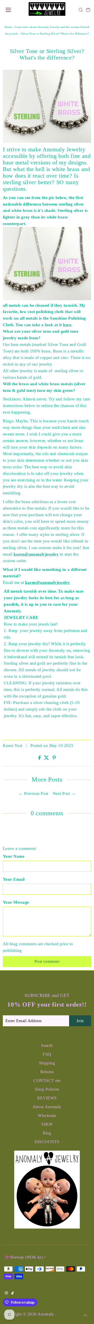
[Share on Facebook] (40, 758)
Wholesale (47, 1115)
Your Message (16, 902)
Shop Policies (47, 1089)
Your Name (13, 856)
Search (47, 1045)
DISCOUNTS (47, 1141)
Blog (47, 1133)
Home (8, 27)
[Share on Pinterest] (54, 758)
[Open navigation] (13, 9)
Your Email (14, 879)
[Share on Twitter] (47, 758)
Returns (47, 1071)
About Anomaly (47, 1106)
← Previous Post (33, 793)
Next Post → (64, 793)
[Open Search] (81, 10)
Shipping (47, 1063)
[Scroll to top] (85, 1315)
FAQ (47, 1054)
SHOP (47, 1124)
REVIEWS (47, 1098)
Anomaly (46, 1314)
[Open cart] (88, 10)
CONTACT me (47, 1080)
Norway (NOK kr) (26, 1257)
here (67, 324)
